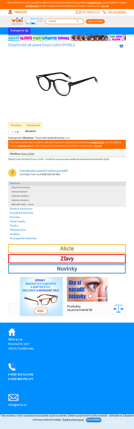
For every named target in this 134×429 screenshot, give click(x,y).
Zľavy (67, 259)
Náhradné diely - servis (22, 204)
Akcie (67, 249)
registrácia (94, 3)
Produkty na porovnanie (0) (79, 308)
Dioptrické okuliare (20, 187)
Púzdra (14, 226)
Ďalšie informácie (73, 420)
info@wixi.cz (91, 12)
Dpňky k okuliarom (21, 209)
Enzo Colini (27, 154)
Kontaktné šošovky (21, 213)
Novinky (67, 269)
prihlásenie (32, 6)
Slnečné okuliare (19, 192)
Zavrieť (105, 6)
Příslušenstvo (18, 230)
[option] (67, 38)
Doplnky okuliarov (20, 200)
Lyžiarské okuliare (20, 196)
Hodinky (15, 234)
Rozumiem (93, 420)
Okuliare (15, 184)
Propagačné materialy (23, 239)
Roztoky (15, 217)
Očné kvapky (17, 222)
